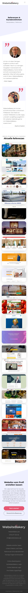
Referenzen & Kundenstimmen (14, 551)
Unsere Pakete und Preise (14, 548)
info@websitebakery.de (14, 538)
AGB (21, 591)
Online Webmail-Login (14, 567)
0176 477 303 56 (14, 535)
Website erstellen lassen (14, 545)
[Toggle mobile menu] (25, 2)
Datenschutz (15, 591)
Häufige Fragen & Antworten (14, 554)
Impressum (9, 591)
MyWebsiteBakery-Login (14, 564)
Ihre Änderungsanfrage (14, 570)
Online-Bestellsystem (14, 561)
